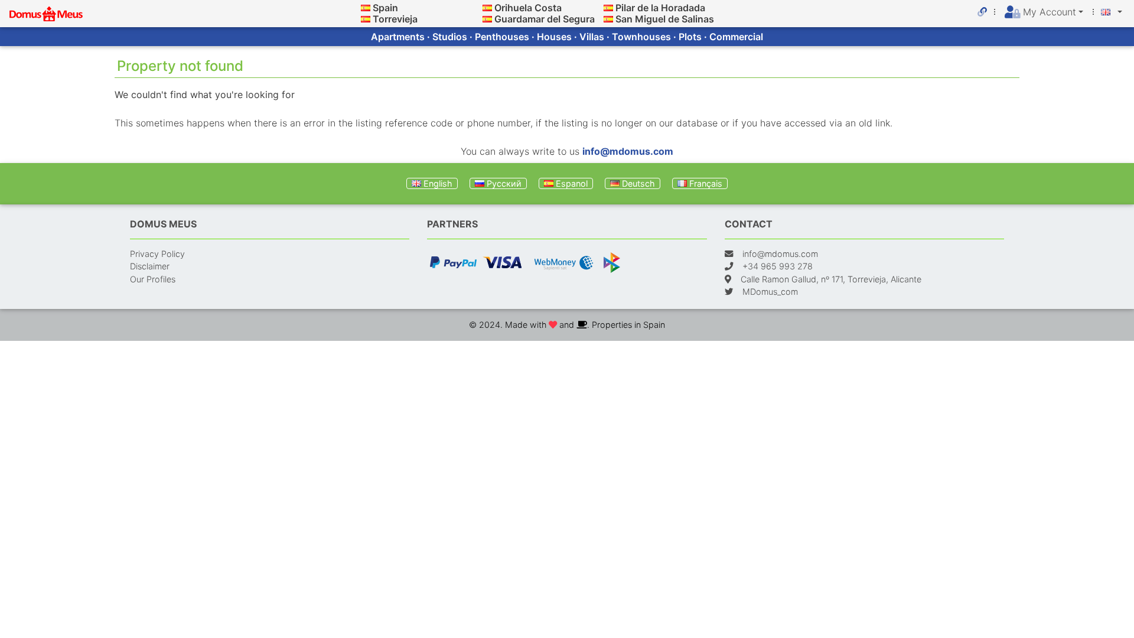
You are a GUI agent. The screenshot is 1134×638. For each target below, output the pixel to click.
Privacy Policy (157, 254)
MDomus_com (770, 292)
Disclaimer (150, 266)
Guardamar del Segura (544, 19)
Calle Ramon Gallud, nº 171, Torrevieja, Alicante (831, 279)
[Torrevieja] (365, 19)
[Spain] (365, 8)
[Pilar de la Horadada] (608, 8)
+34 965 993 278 (777, 266)
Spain (385, 8)
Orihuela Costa (528, 8)
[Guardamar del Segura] (487, 19)
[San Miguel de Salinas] (608, 19)
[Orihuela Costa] (487, 8)
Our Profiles (152, 279)
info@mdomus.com (627, 151)
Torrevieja (395, 19)
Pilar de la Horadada (660, 8)
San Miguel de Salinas (664, 19)
